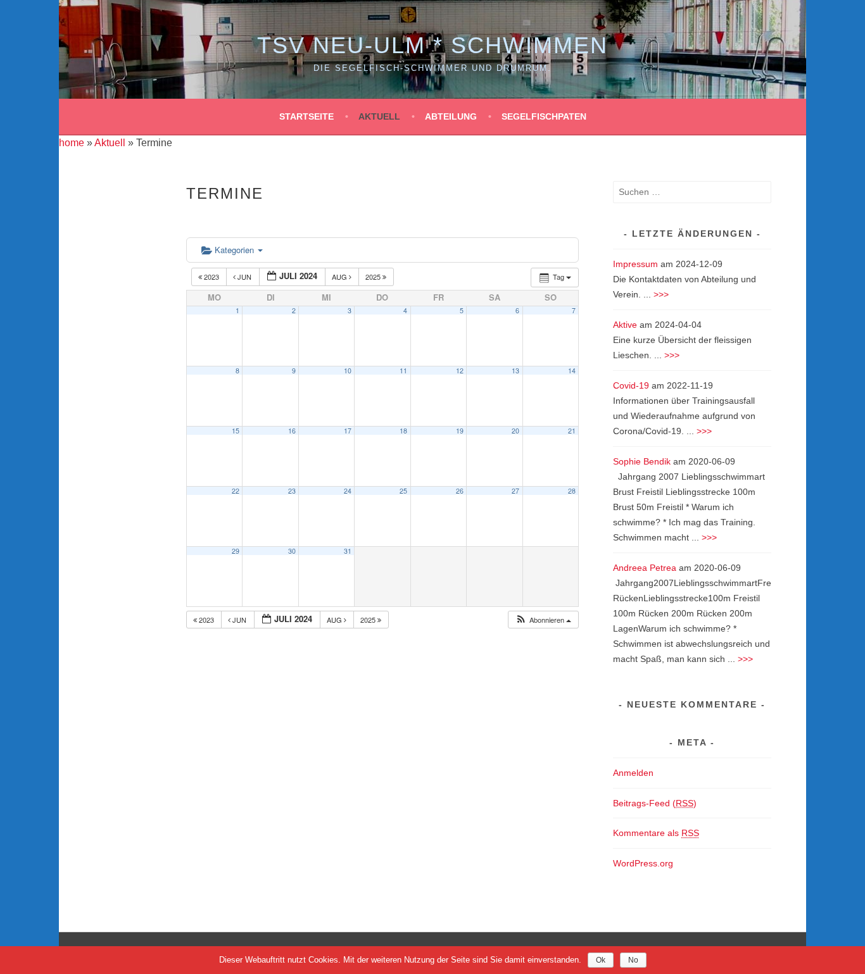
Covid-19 (631, 385)
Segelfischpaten (544, 116)
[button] (543, 619)
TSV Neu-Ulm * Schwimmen (432, 45)
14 (572, 370)
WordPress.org (643, 863)
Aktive (625, 325)
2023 (211, 277)
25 (403, 491)
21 (572, 430)
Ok (600, 960)
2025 (373, 277)
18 (403, 430)
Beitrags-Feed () (655, 803)
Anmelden (633, 773)
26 (460, 491)
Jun (244, 277)
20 (515, 430)
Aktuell (379, 116)
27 (515, 491)
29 (235, 551)
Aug (340, 277)
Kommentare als (656, 833)
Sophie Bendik (642, 461)
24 (347, 491)
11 (403, 370)
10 (347, 370)
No (633, 960)
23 (292, 491)
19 (460, 430)
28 (572, 491)
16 (292, 430)
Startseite (306, 116)
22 (235, 491)
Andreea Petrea (644, 568)
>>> (661, 294)
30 (292, 551)
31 (347, 551)
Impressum (635, 264)
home (71, 142)
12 (460, 370)
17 (347, 430)
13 (515, 370)
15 (235, 430)
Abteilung (451, 116)
